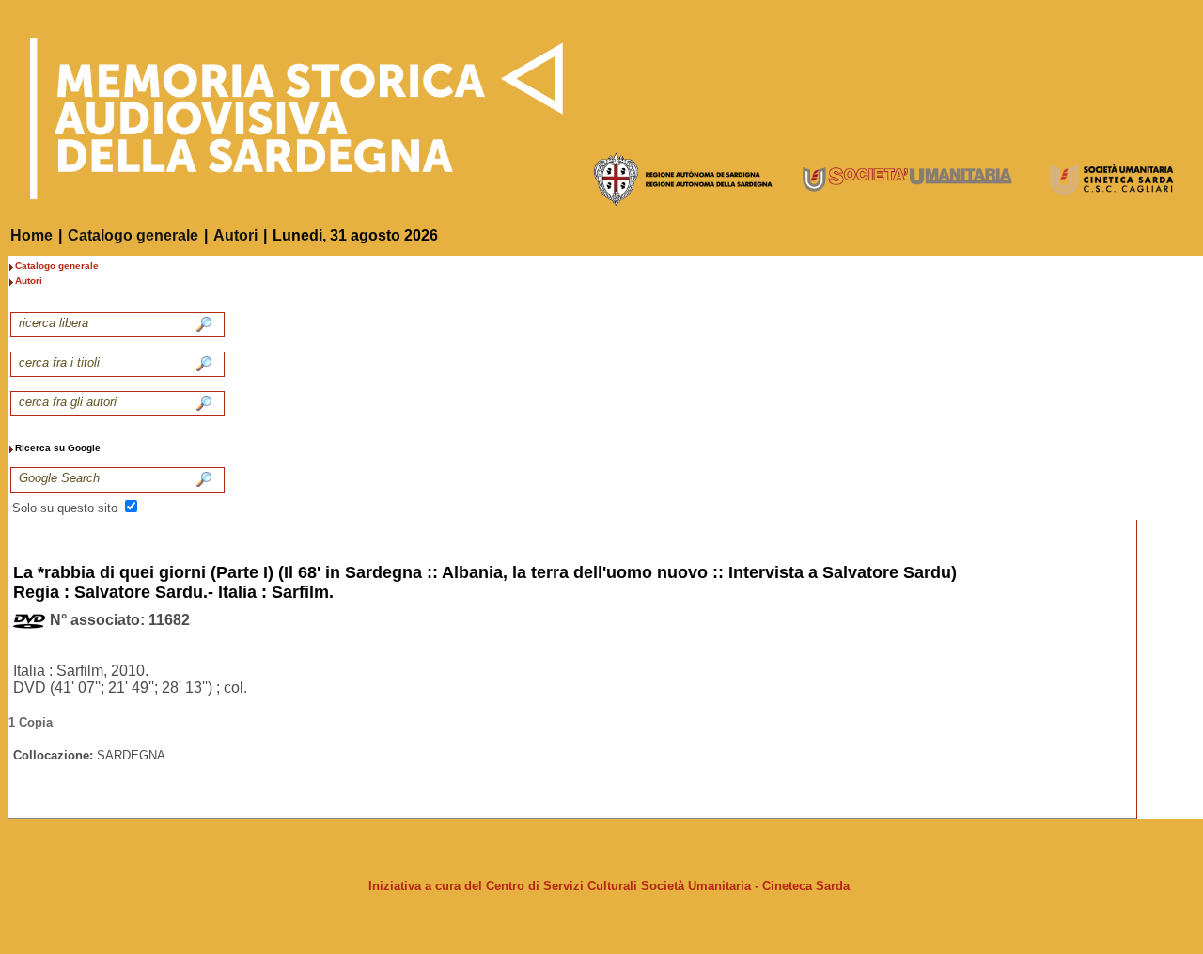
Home (31, 235)
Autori (235, 235)
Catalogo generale (133, 235)
